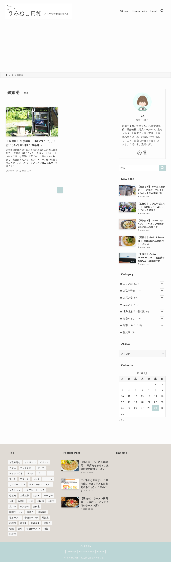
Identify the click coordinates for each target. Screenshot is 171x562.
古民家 (36, 506)
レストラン (15, 490)
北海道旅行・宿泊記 (136, 311)
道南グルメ (132, 325)
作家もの (48, 495)
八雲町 (21, 501)
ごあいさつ (131, 304)
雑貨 (46, 528)
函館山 (40, 501)
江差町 (23, 523)
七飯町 (12, 495)
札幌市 (12, 523)
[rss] (89, 545)
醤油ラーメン (33, 528)
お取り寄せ (132, 290)
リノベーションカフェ (40, 484)
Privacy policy (86, 551)
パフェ (41, 473)
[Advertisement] (85, 47)
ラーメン (48, 479)
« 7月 (122, 420)
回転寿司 (42, 512)
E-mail (100, 551)
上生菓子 (24, 495)
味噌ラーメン (16, 512)
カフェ (12, 468)
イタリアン (30, 462)
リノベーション (17, 484)
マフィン (24, 479)
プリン (12, 479)
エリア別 (131, 283)
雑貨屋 (129, 332)
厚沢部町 (24, 506)
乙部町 (36, 495)
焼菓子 (47, 523)
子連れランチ (31, 517)
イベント (44, 462)
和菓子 (30, 512)
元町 (11, 501)
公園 (31, 501)
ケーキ (41, 468)
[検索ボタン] (162, 11)
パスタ (30, 473)
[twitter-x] (139, 153)
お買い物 (130, 297)
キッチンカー (26, 468)
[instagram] (145, 153)
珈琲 (20, 528)
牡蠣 (11, 528)
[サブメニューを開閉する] (162, 284)
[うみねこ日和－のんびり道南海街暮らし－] (38, 11)
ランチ (36, 479)
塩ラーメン (15, 517)
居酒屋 (45, 517)
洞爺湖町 (35, 523)
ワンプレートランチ (35, 490)
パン (50, 473)
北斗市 (12, 506)
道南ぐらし (132, 318)
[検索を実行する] (162, 168)
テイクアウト (16, 473)
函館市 (51, 501)
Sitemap (71, 551)
